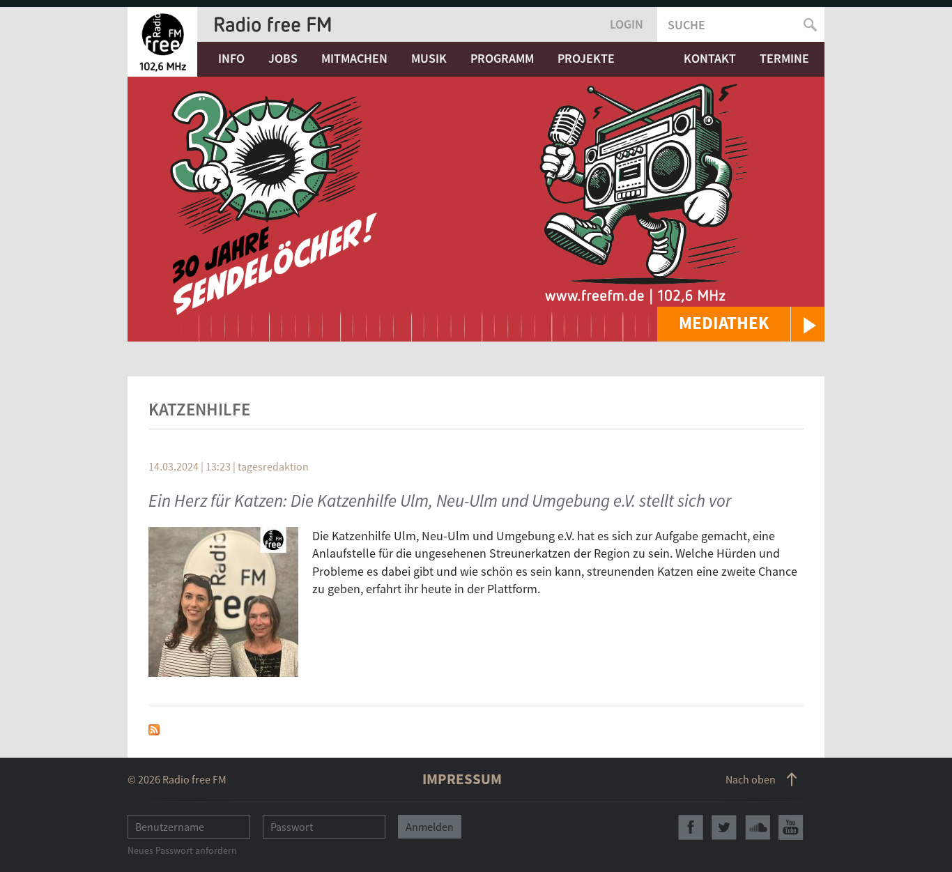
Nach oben (750, 779)
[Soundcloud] (757, 827)
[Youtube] (791, 827)
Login (626, 24)
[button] (740, 324)
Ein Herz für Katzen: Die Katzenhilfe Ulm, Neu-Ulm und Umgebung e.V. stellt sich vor (440, 500)
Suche (686, 25)
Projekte (586, 58)
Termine (784, 58)
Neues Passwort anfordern (182, 850)
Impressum (462, 779)
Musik (429, 58)
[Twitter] (724, 827)
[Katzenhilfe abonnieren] (154, 728)
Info (231, 58)
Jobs (283, 58)
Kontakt (710, 58)
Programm (502, 58)
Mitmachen (354, 58)
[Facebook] (690, 827)
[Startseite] (162, 42)
